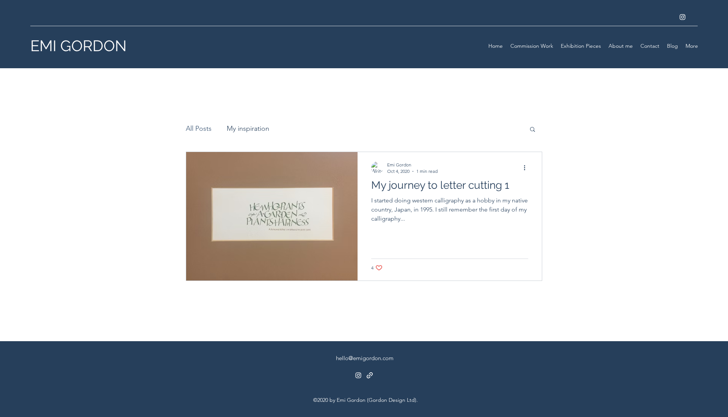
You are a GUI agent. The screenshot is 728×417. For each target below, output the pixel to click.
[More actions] (527, 167)
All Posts (199, 128)
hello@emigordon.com (365, 358)
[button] (532, 130)
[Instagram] (682, 17)
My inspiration (248, 128)
